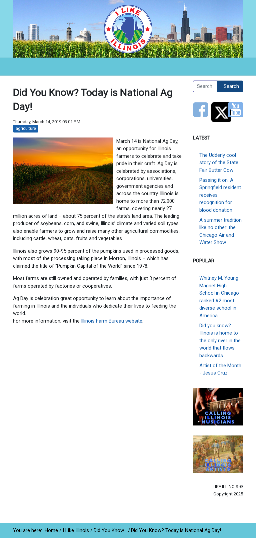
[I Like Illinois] (128, 28)
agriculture (26, 128)
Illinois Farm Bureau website (111, 321)
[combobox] (205, 87)
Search (231, 86)
